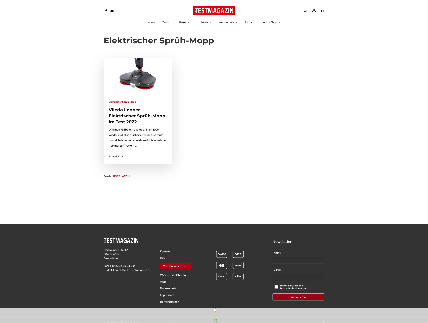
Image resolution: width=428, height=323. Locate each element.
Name (277, 252)
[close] (215, 309)
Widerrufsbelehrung (173, 275)
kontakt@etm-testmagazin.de (132, 270)
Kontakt (165, 251)
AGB (163, 281)
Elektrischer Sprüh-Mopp (122, 101)
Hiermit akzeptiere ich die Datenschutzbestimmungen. (293, 286)
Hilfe (163, 258)
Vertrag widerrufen (175, 266)
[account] (314, 10)
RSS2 (116, 176)
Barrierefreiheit (169, 301)
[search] (305, 10)
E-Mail (277, 269)
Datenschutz (168, 288)
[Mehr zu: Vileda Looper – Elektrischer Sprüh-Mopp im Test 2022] (138, 111)
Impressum (167, 295)
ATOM (126, 176)
